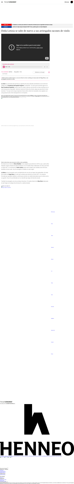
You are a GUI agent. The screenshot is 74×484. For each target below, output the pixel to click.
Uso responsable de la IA (58, 456)
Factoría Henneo (2, 474)
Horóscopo (53, 211)
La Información (2, 471)
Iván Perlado (4, 73)
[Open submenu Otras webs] (19, 468)
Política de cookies (20, 456)
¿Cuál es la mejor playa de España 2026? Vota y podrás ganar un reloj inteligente (29, 26)
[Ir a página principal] (10, 2)
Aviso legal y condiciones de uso (5, 456)
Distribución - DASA (3, 479)
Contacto (37, 456)
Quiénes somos (41, 456)
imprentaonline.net (3, 481)
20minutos (1, 470)
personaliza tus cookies (27, 456)
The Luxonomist (5, 71)
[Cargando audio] (4, 67)
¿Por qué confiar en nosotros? (6, 187)
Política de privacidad (13, 456)
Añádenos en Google (39, 72)
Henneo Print (2, 480)
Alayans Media (2, 472)
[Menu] (2, 2)
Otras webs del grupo (3, 468)
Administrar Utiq (33, 456)
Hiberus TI (1, 477)
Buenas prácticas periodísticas (49, 456)
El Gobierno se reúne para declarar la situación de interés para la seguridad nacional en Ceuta (32, 24)
